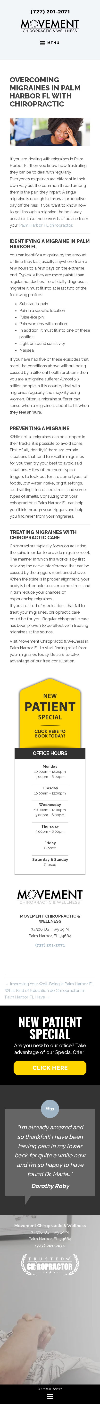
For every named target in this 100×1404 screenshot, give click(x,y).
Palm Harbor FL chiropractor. (46, 225)
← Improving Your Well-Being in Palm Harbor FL (49, 983)
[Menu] (50, 1396)
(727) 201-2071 (50, 12)
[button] (50, 1068)
